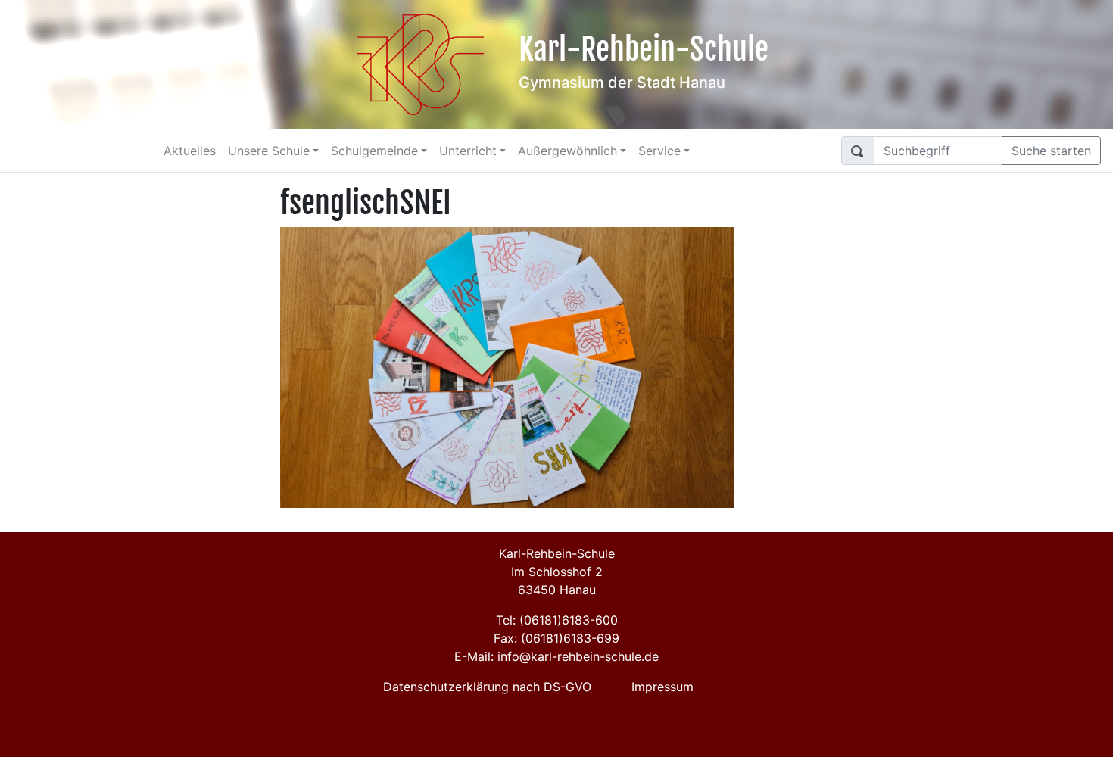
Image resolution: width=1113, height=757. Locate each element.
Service (659, 150)
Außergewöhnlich (567, 150)
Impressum (662, 686)
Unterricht (468, 150)
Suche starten (1051, 150)
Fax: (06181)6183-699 (556, 638)
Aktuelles (190, 150)
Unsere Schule (269, 150)
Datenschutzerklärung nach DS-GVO (487, 686)
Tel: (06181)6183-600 (557, 620)
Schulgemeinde (374, 150)
